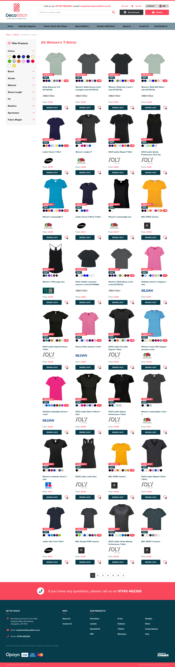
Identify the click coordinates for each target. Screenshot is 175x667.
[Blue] (23, 56)
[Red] (32, 61)
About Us (66, 618)
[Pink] (23, 61)
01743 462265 (64, 6)
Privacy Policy (15, 646)
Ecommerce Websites (145, 665)
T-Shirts (16, 34)
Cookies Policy (25, 646)
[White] (9, 65)
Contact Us (67, 623)
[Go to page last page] (123, 575)
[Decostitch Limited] (16, 11)
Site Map (56, 646)
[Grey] (14, 61)
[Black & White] (18, 56)
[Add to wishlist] (66, 107)
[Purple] (28, 61)
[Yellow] (14, 65)
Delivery (41, 646)
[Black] (14, 56)
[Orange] (18, 61)
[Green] (9, 61)
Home (8, 34)
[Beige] (9, 56)
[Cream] (32, 56)
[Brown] (28, 56)
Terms (8, 646)
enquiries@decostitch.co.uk (95, 6)
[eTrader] (163, 655)
